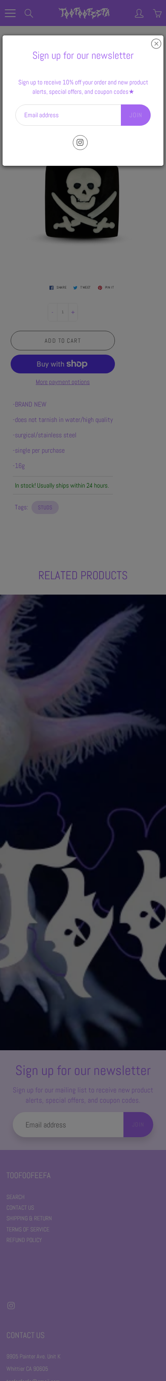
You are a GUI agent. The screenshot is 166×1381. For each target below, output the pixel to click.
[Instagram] (80, 142)
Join (135, 115)
